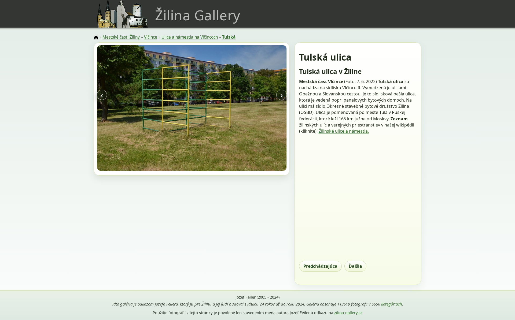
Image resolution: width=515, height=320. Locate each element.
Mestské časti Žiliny (121, 37)
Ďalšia (355, 266)
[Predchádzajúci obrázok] (125, 109)
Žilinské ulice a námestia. (344, 131)
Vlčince (150, 37)
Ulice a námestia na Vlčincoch (189, 37)
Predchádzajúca (320, 266)
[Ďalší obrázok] (258, 109)
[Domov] (96, 37)
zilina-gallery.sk (348, 312)
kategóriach (391, 304)
